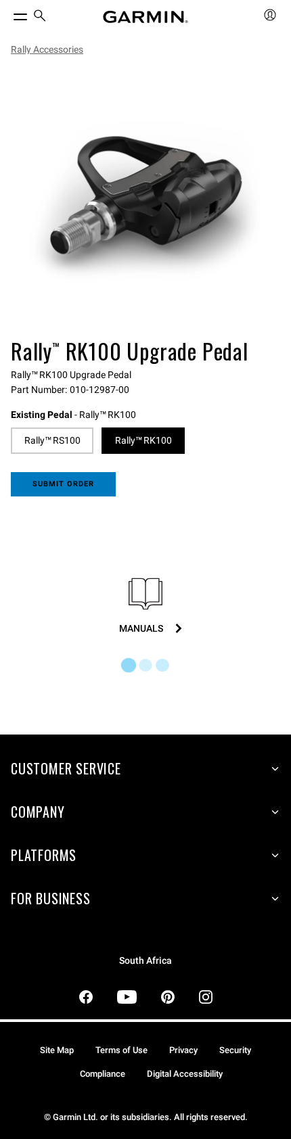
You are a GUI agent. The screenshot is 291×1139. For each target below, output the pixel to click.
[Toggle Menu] (8, 13)
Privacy (183, 1050)
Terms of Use (121, 1050)
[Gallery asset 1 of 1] (145, 199)
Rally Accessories (47, 49)
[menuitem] (40, 17)
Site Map (57, 1050)
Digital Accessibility (185, 1074)
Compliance (102, 1074)
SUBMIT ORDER (63, 484)
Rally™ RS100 (52, 440)
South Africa (145, 961)
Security (235, 1050)
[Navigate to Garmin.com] (145, 17)
